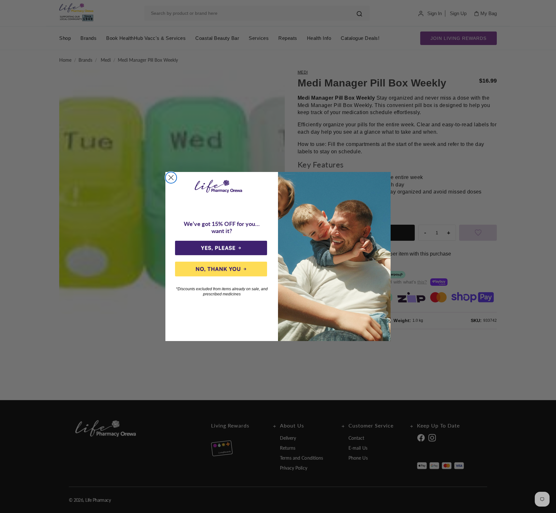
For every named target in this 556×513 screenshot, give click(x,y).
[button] (221, 248)
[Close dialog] (171, 177)
